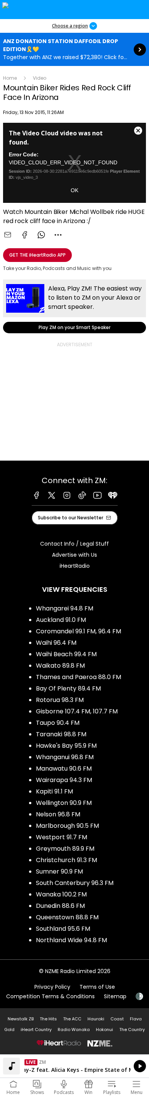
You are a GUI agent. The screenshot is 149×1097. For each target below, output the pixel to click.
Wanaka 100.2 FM (61, 894)
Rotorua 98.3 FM (60, 699)
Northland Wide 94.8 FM (71, 940)
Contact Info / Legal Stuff (74, 544)
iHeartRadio (75, 566)
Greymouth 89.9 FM (65, 848)
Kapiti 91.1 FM (54, 791)
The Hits (48, 1019)
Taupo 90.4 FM (57, 722)
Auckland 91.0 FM (61, 619)
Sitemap (115, 996)
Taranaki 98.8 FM (61, 734)
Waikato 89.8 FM (60, 665)
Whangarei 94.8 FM (64, 608)
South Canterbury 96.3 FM (74, 883)
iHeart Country (36, 1029)
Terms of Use (97, 987)
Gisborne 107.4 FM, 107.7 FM (77, 711)
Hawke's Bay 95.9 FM (66, 745)
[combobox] (58, 234)
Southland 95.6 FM (63, 928)
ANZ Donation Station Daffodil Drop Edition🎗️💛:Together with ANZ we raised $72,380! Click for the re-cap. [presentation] (74, 49)
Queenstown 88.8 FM (67, 917)
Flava (136, 1019)
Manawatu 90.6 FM (64, 768)
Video (39, 78)
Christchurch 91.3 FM (66, 860)
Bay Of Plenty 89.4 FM (68, 688)
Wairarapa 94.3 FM (64, 780)
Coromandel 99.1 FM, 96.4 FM (78, 631)
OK (74, 190)
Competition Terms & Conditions (50, 996)
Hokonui (104, 1029)
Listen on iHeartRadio (74, 1066)
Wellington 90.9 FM (64, 802)
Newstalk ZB (21, 1019)
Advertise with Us (74, 555)
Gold (9, 1029)
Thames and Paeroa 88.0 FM (78, 677)
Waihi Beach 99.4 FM (66, 654)
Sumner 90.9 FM (59, 871)
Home (10, 78)
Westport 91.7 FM (61, 837)
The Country (132, 1029)
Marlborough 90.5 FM (67, 825)
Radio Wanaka (74, 1029)
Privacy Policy (52, 987)
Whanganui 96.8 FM (65, 757)
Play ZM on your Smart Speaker (74, 306)
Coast (117, 1019)
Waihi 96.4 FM (56, 642)
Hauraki (95, 1019)
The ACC (72, 1019)
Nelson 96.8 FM (58, 814)
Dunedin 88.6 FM (60, 905)
